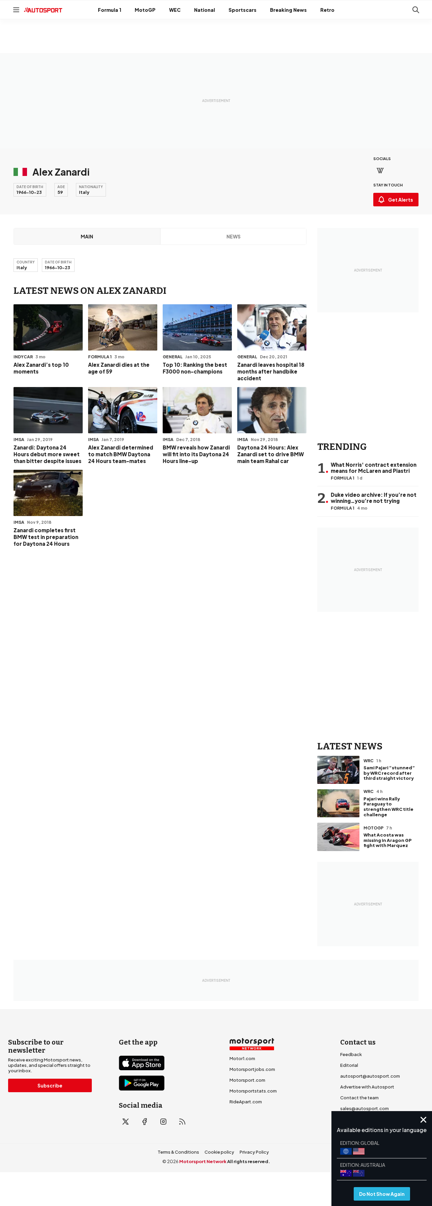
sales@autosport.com (364, 1108)
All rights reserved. (248, 1161)
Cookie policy (219, 1152)
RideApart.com (246, 1101)
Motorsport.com (247, 1080)
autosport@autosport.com (370, 1076)
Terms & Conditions (178, 1152)
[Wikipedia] (380, 170)
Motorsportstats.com (253, 1091)
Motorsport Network (202, 1161)
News (233, 236)
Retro (327, 10)
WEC (175, 10)
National (204, 10)
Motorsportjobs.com (252, 1069)
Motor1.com (242, 1058)
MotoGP (145, 10)
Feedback (351, 1054)
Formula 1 (109, 10)
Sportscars (242, 10)
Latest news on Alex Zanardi (90, 290)
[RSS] (182, 1121)
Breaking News (288, 10)
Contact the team (359, 1097)
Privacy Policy (254, 1152)
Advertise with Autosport (367, 1086)
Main (87, 236)
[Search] (416, 10)
